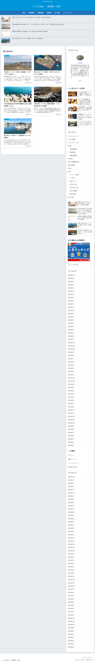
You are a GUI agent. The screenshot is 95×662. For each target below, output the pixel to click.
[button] (91, 265)
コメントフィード (73, 463)
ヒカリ (80, 63)
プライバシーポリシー (87, 657)
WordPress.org (72, 467)
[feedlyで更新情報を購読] (79, 81)
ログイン (70, 455)
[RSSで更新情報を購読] (81, 81)
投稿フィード (72, 459)
